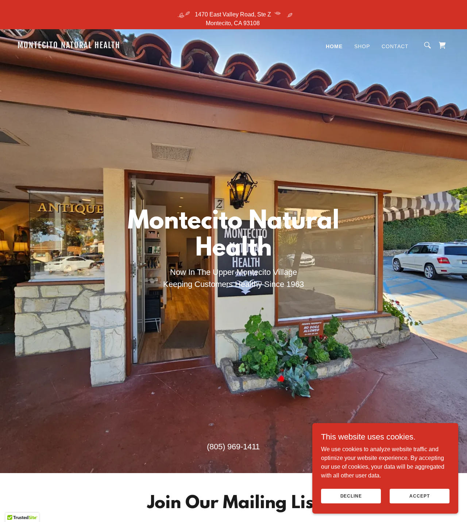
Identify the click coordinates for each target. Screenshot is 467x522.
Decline (351, 495)
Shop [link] (362, 46)
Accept (419, 495)
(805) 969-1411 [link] (233, 446)
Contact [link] (395, 46)
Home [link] (334, 46)
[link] (78, 46)
